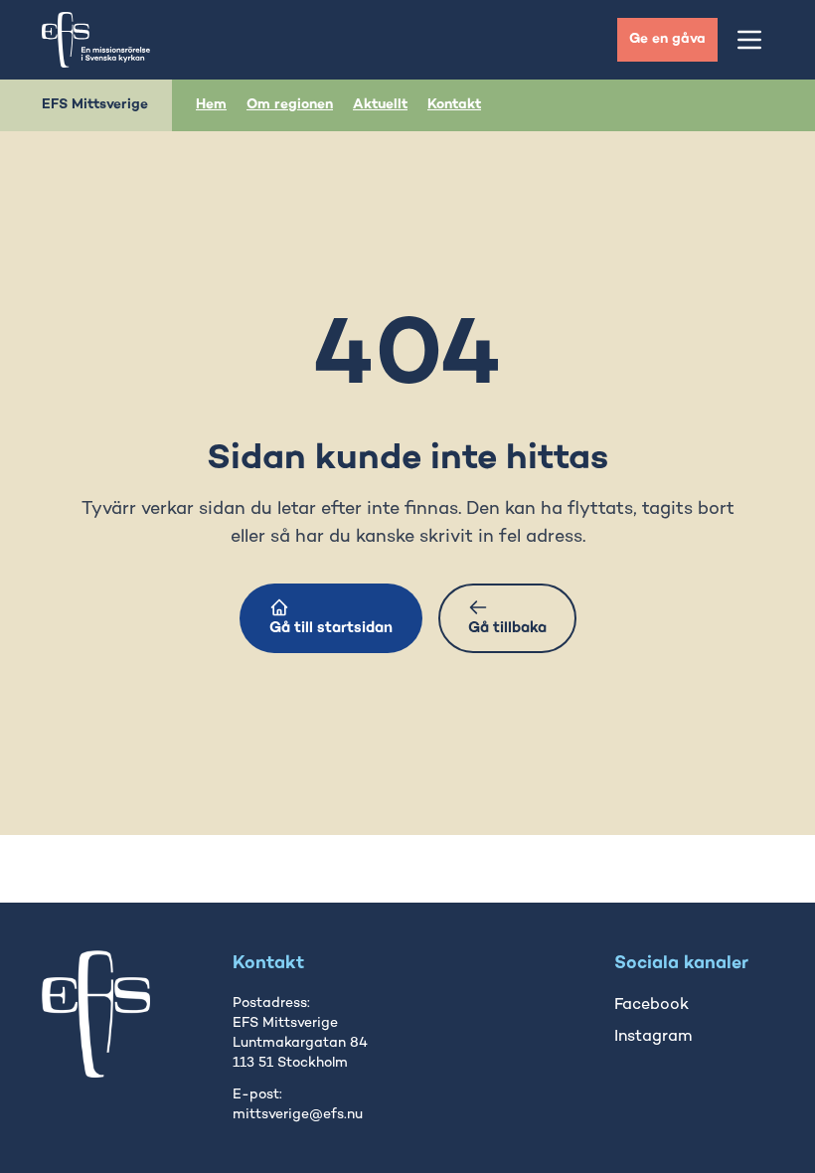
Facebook (651, 1005)
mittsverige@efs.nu (298, 1114)
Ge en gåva (667, 39)
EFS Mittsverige (95, 104)
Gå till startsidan (331, 628)
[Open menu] (749, 40)
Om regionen (289, 104)
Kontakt (454, 104)
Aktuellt (380, 104)
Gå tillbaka (507, 628)
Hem (211, 104)
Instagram (653, 1037)
